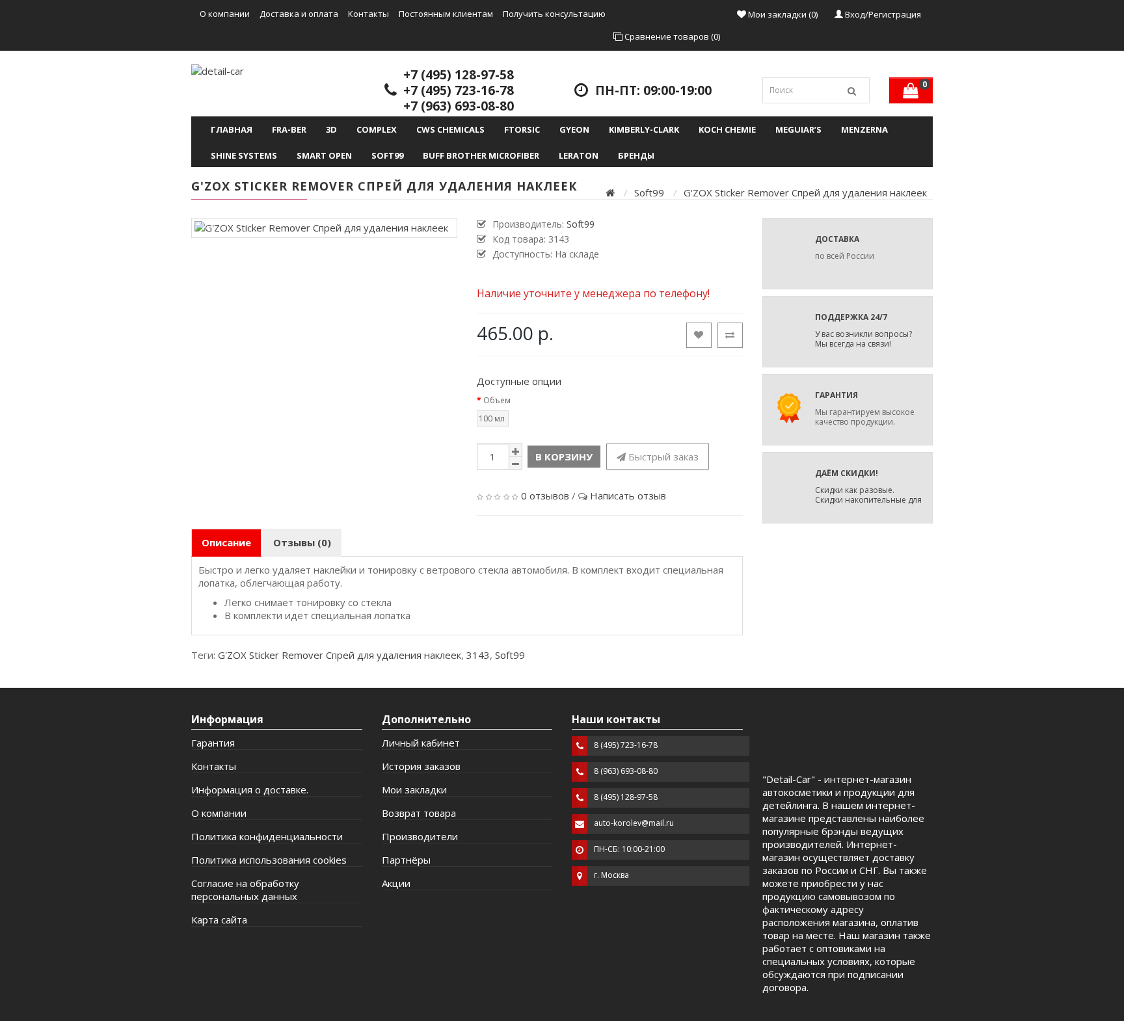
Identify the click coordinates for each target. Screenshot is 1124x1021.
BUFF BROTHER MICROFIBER (481, 155)
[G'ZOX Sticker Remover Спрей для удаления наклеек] (324, 228)
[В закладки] (699, 335)
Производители (420, 836)
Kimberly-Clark (644, 129)
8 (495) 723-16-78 (626, 744)
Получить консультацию (554, 14)
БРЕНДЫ (636, 155)
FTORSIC (522, 129)
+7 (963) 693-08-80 (458, 106)
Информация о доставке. (249, 789)
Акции (396, 883)
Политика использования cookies (269, 859)
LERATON (578, 155)
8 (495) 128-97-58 (626, 796)
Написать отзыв (628, 495)
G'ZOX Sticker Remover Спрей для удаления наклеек (805, 192)
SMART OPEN (324, 155)
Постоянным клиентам (446, 14)
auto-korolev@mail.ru (634, 823)
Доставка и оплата (299, 14)
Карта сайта (219, 919)
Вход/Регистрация (882, 14)
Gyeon (574, 129)
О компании (225, 14)
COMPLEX (376, 129)
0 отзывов (545, 495)
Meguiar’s (798, 129)
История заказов (421, 766)
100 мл (492, 418)
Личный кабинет (421, 742)
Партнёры (406, 859)
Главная (231, 129)
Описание (226, 542)
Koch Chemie (727, 129)
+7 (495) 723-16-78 (458, 90)
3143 (478, 654)
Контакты (368, 14)
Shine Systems (244, 155)
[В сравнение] (730, 335)
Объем (497, 400)
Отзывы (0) (302, 542)
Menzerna (864, 129)
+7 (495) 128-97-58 (458, 74)
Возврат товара (419, 812)
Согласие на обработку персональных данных (245, 890)
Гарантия (213, 742)
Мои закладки (414, 789)
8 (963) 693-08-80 (626, 770)
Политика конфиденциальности (267, 836)
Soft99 (387, 155)
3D (331, 129)
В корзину (564, 456)
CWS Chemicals (450, 129)
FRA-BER (289, 129)
